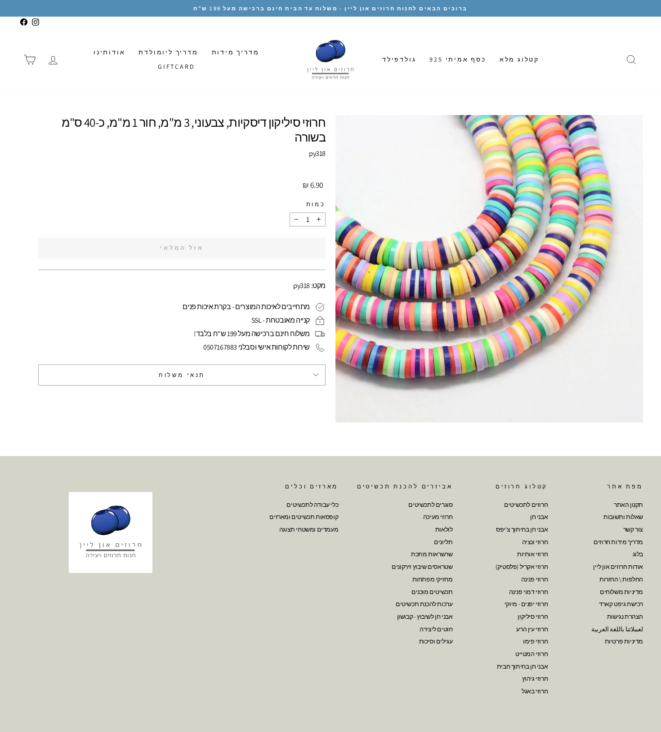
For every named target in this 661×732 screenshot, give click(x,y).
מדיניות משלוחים (621, 592)
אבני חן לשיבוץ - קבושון (425, 616)
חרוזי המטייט (531, 654)
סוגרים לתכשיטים (430, 505)
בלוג (638, 554)
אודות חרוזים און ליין (618, 567)
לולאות (444, 529)
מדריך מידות (235, 52)
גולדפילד (399, 59)
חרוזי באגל (535, 691)
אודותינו (109, 52)
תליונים (443, 542)
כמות (316, 204)
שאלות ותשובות (623, 517)
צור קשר (633, 529)
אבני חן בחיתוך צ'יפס (522, 529)
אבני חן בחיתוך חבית (522, 666)
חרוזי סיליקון (533, 616)
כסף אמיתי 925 (457, 59)
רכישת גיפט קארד (621, 604)
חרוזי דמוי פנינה (528, 592)
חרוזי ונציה (535, 542)
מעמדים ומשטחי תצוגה (308, 529)
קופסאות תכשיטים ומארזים (303, 517)
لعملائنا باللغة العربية (617, 629)
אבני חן (539, 517)
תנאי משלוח (182, 375)
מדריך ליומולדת (168, 52)
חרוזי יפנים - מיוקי (526, 604)
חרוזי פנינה (534, 579)
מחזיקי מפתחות (432, 579)
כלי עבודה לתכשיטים (312, 505)
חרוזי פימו (535, 641)
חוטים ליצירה (436, 629)
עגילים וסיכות (436, 641)
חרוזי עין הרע (532, 629)
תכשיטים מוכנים (431, 592)
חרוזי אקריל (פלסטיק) (522, 567)
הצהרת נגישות (625, 616)
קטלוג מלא (519, 59)
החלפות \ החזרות (621, 579)
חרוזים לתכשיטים (526, 505)
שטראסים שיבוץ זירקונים (422, 567)
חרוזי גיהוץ (535, 678)
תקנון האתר (628, 505)
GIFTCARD (176, 66)
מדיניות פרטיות (624, 641)
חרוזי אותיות (532, 554)
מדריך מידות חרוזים (618, 542)
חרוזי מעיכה (438, 517)
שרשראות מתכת (431, 554)
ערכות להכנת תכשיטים (424, 604)
